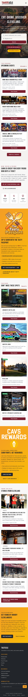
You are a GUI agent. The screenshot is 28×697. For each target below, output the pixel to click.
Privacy (4, 695)
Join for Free (7, 474)
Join (25, 686)
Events (2, 663)
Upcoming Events (14, 50)
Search (14, 42)
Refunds (13, 695)
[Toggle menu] (26, 3)
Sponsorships (4, 673)
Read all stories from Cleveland (10, 600)
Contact (18, 695)
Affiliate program (5, 675)
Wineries (3, 658)
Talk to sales (20, 636)
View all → (24, 286)
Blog (2, 665)
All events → (23, 66)
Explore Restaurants (14, 47)
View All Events (14, 154)
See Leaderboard (10, 188)
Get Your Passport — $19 (11, 267)
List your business (5, 671)
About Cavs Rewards (10, 478)
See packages (7, 636)
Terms (9, 695)
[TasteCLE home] (7, 3)
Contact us (3, 677)
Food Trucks (4, 661)
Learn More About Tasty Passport (11, 272)
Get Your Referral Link (12, 184)
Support (23, 695)
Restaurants (4, 656)
